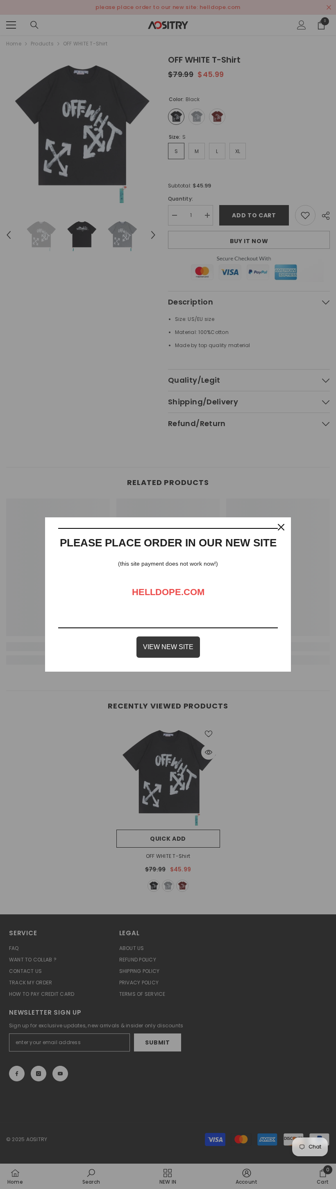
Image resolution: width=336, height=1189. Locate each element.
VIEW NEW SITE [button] (168, 646)
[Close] (281, 527)
